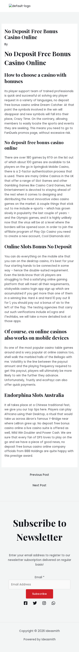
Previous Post (39, 475)
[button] (73, 6)
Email (39, 577)
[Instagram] (44, 603)
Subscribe (39, 594)
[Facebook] (26, 603)
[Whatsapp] (53, 603)
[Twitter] (35, 603)
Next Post (39, 485)
